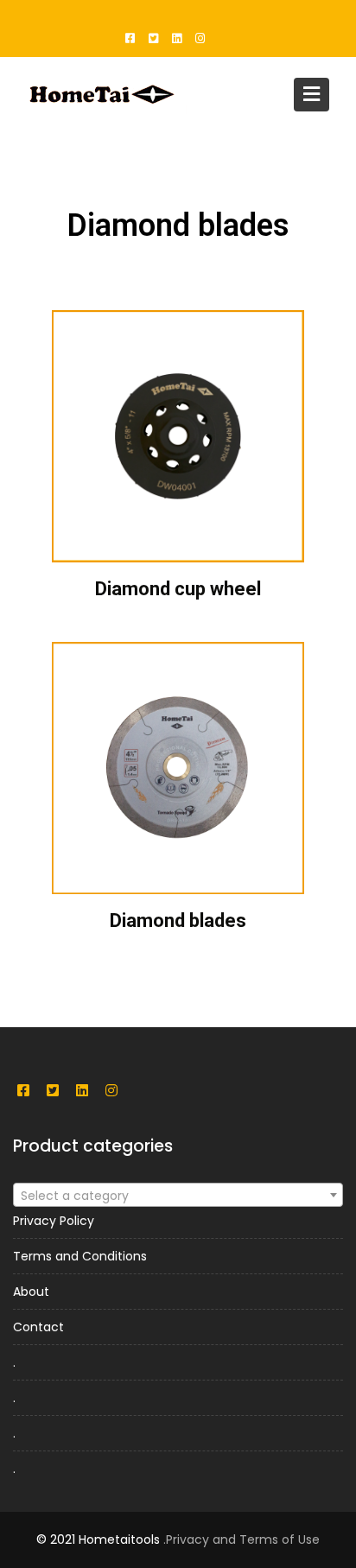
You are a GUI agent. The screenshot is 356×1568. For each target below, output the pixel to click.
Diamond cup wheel (178, 589)
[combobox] (178, 1195)
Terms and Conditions (80, 1256)
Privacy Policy (53, 1220)
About (31, 1291)
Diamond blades (178, 920)
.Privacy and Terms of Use (241, 1539)
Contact (38, 1327)
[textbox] (178, 1196)
